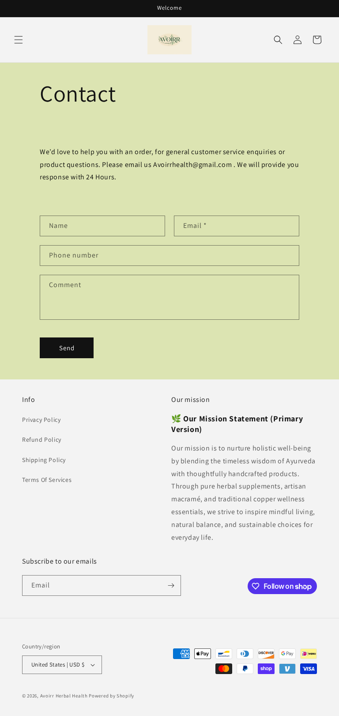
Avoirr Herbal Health (64, 696)
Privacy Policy (41, 420)
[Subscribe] (171, 585)
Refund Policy (41, 439)
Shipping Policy (44, 460)
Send (67, 348)
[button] (18, 39)
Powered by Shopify (111, 696)
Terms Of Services (47, 480)
